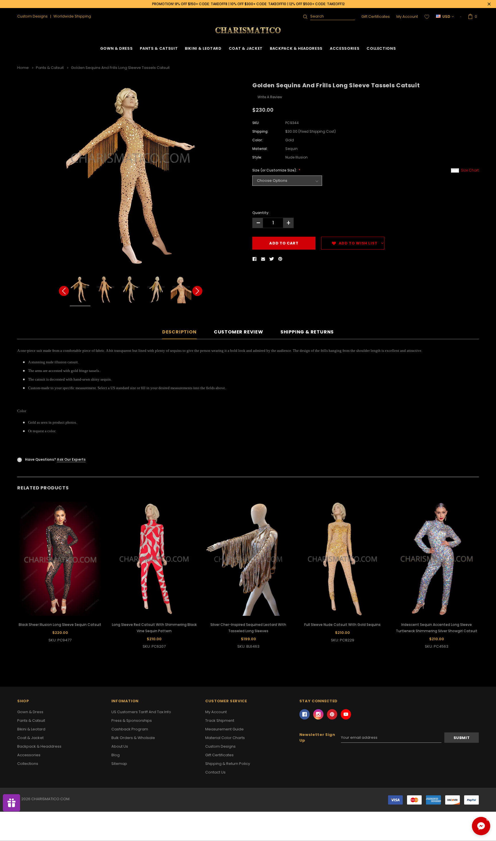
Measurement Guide (224, 729)
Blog (115, 755)
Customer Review (238, 332)
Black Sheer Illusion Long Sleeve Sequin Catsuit (60, 624)
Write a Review (269, 96)
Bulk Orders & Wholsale (133, 737)
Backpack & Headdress (296, 48)
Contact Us (215, 772)
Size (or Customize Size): (275, 170)
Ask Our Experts (71, 459)
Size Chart (470, 170)
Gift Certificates (375, 16)
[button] (481, 826)
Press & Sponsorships (131, 720)
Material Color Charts (225, 737)
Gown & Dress (116, 48)
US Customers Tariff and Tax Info (141, 712)
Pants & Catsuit (159, 48)
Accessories (344, 48)
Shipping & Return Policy (227, 763)
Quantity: (260, 212)
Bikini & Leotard (203, 48)
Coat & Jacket (246, 48)
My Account (407, 16)
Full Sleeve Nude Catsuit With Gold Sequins (342, 624)
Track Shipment (219, 720)
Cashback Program (129, 729)
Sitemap (119, 763)
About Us (119, 746)
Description (179, 332)
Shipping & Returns (307, 332)
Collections (381, 48)
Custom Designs (220, 746)
